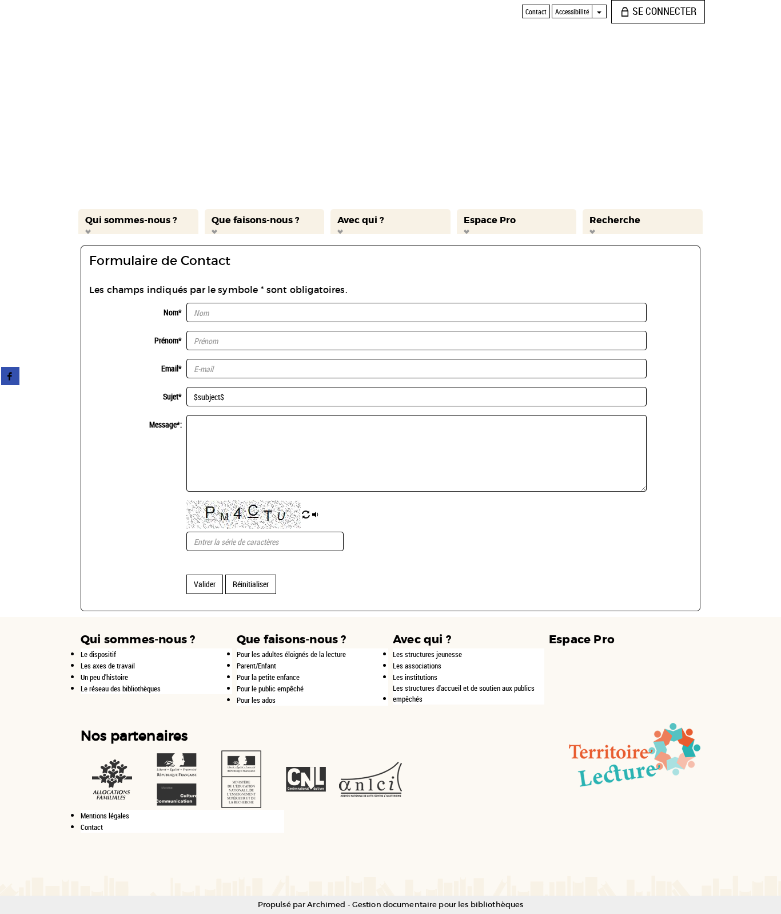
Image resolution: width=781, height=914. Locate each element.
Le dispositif (98, 654)
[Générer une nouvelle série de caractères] (306, 515)
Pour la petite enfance (268, 677)
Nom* (173, 312)
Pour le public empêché (270, 688)
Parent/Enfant (256, 665)
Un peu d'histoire (104, 677)
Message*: (165, 424)
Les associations (417, 665)
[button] (138, 221)
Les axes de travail (108, 665)
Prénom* (168, 340)
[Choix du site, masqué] (599, 11)
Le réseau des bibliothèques (121, 688)
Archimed (326, 904)
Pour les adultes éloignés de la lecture (291, 654)
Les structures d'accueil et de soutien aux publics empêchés (464, 693)
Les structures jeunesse (427, 654)
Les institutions (415, 677)
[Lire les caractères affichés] (316, 515)
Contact (92, 827)
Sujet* (172, 396)
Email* (171, 368)
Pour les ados (256, 700)
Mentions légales (105, 815)
